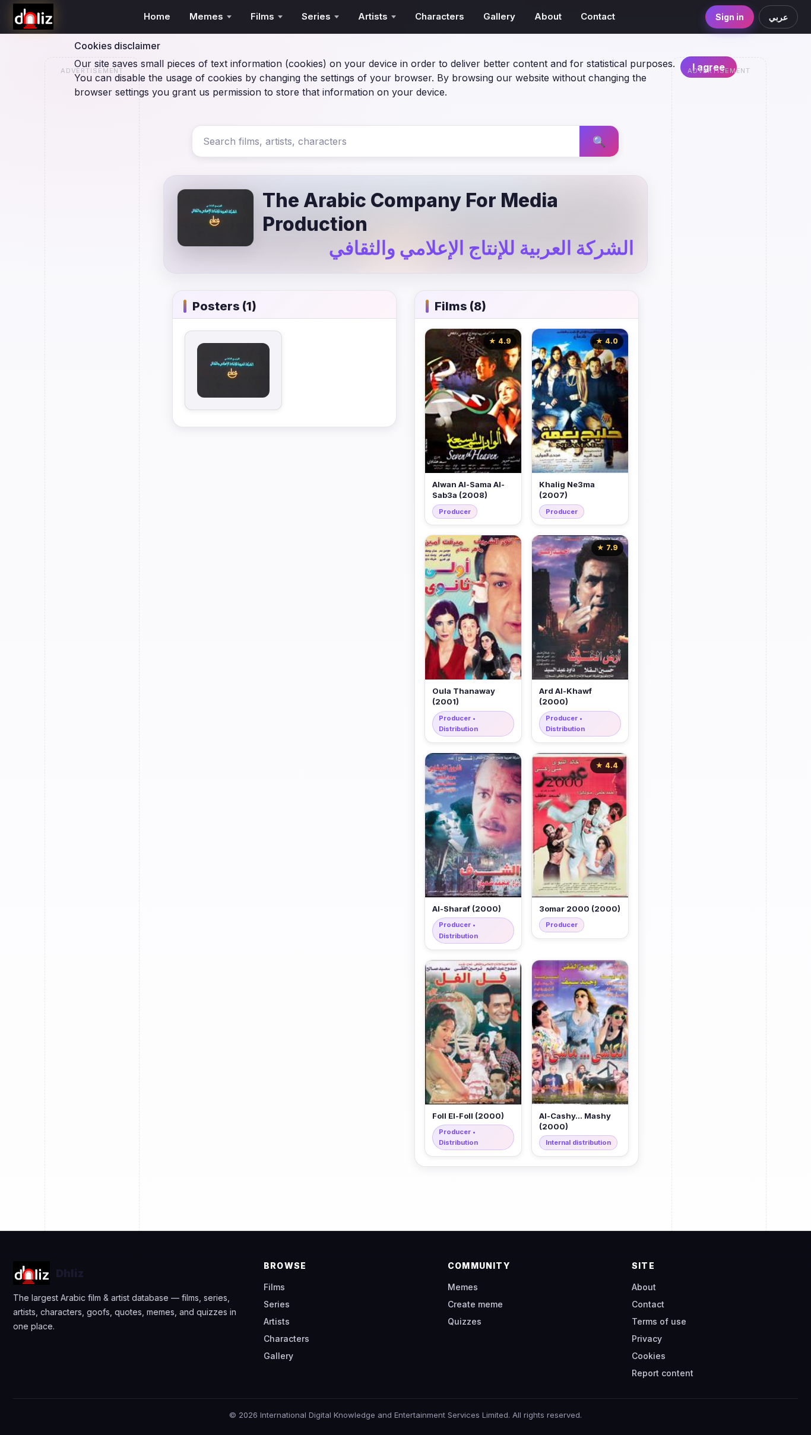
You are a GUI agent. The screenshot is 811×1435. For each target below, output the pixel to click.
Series (277, 1304)
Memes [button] (206, 16)
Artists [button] (373, 16)
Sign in (729, 17)
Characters (439, 16)
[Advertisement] (92, 259)
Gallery (499, 16)
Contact (598, 16)
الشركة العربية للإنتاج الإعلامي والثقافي (481, 247)
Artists (277, 1321)
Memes (463, 1287)
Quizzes (464, 1321)
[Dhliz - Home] (33, 17)
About (548, 16)
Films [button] (262, 16)
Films (274, 1287)
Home (157, 16)
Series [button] (316, 16)
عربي (778, 17)
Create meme (475, 1304)
